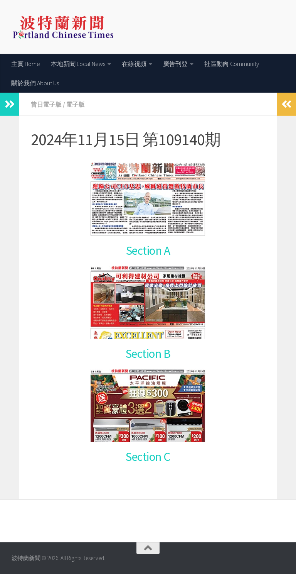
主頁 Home (25, 64)
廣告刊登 (175, 64)
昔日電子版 (46, 104)
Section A (148, 250)
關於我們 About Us (35, 83)
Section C (148, 456)
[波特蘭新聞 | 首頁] (63, 27)
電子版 (75, 104)
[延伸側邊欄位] (9, 104)
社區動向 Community (231, 64)
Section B (148, 353)
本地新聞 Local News (78, 64)
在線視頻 (134, 64)
